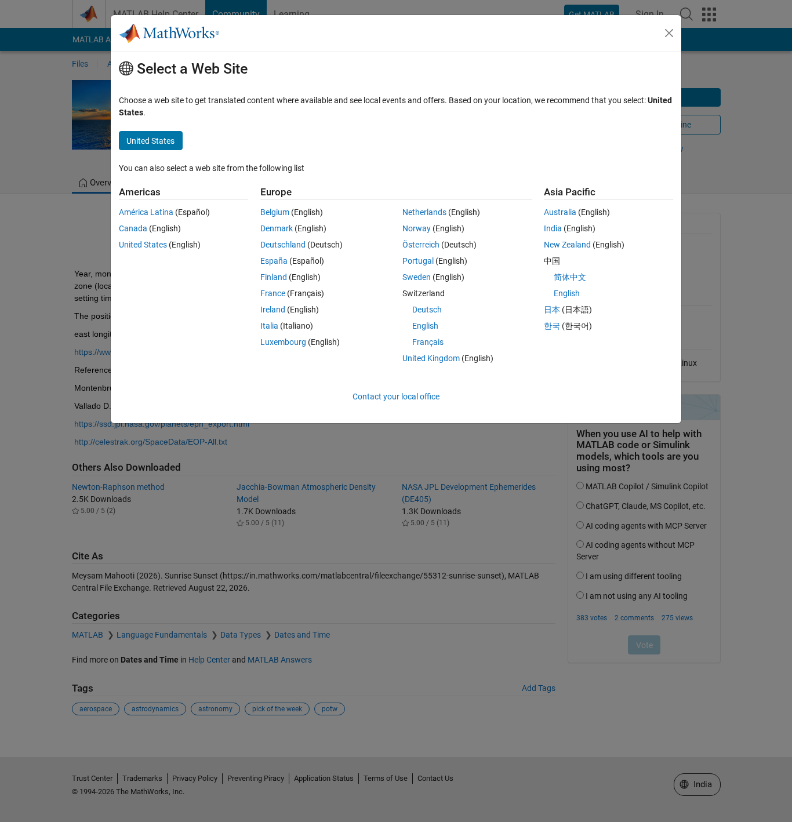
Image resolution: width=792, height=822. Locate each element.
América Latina (146, 212)
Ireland (272, 309)
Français (428, 342)
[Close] (669, 33)
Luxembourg (283, 342)
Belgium (274, 212)
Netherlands (424, 212)
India (553, 228)
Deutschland (283, 244)
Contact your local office (396, 396)
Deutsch (427, 309)
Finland (273, 277)
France (272, 293)
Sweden (416, 277)
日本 (552, 309)
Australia (560, 212)
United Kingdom (431, 358)
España (274, 260)
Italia (269, 325)
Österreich (420, 244)
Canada (133, 228)
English (425, 325)
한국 (552, 325)
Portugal (418, 260)
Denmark (276, 228)
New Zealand (567, 244)
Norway (416, 228)
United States (143, 244)
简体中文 (570, 277)
